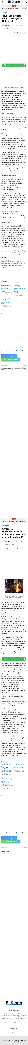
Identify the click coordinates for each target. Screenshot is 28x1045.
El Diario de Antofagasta (9, 25)
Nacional (5, 12)
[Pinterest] (10, 32)
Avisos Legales (20, 1037)
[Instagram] (12, 1032)
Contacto (6, 1037)
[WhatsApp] (14, 32)
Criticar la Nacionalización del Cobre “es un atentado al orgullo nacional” (7, 368)
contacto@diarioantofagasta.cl (17, 1022)
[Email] (20, 32)
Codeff (12, 228)
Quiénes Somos (13, 1037)
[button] (2, 2)
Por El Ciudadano (7, 113)
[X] (7, 32)
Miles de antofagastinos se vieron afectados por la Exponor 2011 (21, 368)
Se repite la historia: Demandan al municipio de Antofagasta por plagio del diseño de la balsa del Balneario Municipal (19, 288)
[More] (24, 32)
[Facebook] (4, 32)
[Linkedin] (17, 32)
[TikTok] (16, 1032)
